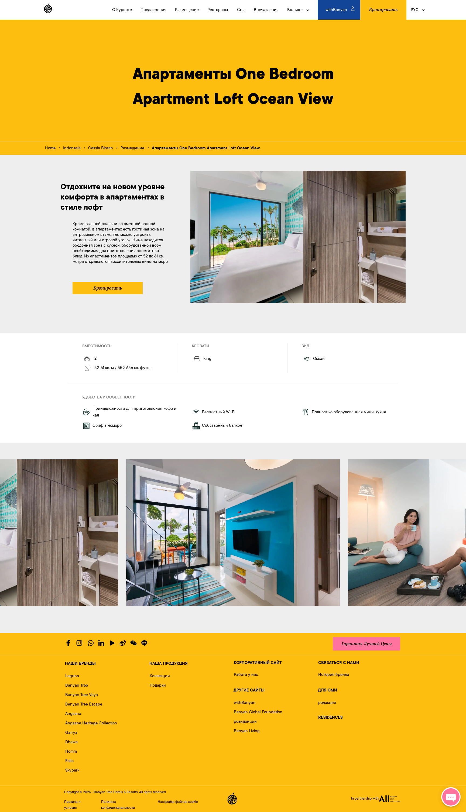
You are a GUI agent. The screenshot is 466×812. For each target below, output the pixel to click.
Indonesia (72, 148)
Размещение (132, 148)
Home (50, 148)
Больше (295, 10)
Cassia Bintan (100, 148)
